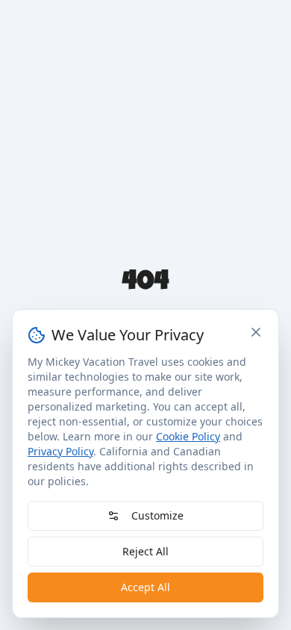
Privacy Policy (60, 451)
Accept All (145, 587)
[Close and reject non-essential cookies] (255, 332)
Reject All (145, 551)
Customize (157, 515)
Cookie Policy (188, 436)
